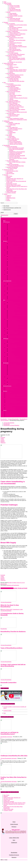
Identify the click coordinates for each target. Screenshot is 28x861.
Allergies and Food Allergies (15, 144)
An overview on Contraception (16, 21)
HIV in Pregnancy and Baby (15, 45)
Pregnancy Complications (12, 31)
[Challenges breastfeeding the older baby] (6, 752)
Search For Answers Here (12, 171)
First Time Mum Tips (14, 80)
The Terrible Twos (13, 127)
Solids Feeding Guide (11, 191)
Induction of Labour (13, 67)
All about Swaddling (14, 87)
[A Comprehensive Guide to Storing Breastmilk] (12, 609)
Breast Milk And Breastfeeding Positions (17, 366)
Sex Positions (12, 8)
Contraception (9, 17)
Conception (9, 4)
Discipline (8, 126)
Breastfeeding (6, 145)
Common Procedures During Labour (17, 71)
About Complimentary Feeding (16, 118)
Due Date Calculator (11, 179)
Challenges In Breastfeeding (15, 153)
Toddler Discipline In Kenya (15, 128)
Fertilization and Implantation (12, 585)
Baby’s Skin (12, 94)
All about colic (12, 96)
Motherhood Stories (10, 197)
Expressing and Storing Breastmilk (17, 155)
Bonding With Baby (10, 86)
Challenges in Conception (15, 10)
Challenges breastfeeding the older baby (14, 755)
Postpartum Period (10, 73)
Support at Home (13, 168)
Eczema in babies (7, 710)
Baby (4, 82)
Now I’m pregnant (10, 23)
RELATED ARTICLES (7, 588)
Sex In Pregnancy (10, 51)
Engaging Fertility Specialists (15, 15)
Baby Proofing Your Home (15, 105)
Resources (5, 174)
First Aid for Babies (13, 100)
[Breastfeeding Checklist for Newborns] (8, 627)
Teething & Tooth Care (14, 104)
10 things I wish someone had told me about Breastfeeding (13, 665)
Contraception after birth (14, 18)
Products (8, 200)
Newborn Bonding (13, 90)
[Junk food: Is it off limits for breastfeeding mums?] (6, 729)
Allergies (11, 99)
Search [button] (2, 212)
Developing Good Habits (12, 130)
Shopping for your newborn (15, 62)
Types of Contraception (14, 19)
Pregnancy (5, 22)
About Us (8, 196)
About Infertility (13, 13)
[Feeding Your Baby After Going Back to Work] (6, 774)
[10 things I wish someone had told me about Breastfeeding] (8, 660)
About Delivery (9, 68)
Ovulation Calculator (11, 192)
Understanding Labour (11, 64)
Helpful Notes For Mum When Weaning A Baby (14, 802)
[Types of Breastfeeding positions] (8, 644)
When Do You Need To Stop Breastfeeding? (10, 605)
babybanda (9, 736)
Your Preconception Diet (14, 9)
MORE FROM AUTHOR (20, 588)
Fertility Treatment (13, 14)
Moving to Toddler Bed (14, 123)
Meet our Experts (10, 173)
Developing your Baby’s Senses (16, 106)
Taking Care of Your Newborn (13, 91)
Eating (10, 133)
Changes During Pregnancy (15, 42)
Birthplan (8, 177)
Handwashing (12, 132)
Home (4, 1)
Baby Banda (6, 205)
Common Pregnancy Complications (17, 33)
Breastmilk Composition (8, 682)
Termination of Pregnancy (15, 35)
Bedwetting (11, 136)
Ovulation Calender (7, 810)
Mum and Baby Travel (14, 114)
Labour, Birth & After (8, 63)
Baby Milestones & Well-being (13, 101)
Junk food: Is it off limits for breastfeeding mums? (9, 733)
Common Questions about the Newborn (18, 97)
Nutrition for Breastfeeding (12, 164)
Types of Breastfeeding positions (11, 648)
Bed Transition (9, 122)
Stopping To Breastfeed (14, 156)
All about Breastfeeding (11, 146)
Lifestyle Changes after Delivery (13, 77)
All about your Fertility (14, 5)
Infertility (8, 12)
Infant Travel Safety (13, 115)
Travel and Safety (10, 113)
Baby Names (9, 176)
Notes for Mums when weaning (13, 185)
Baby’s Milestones (13, 103)
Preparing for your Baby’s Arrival (14, 55)
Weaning (8, 117)
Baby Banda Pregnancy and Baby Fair (12, 207)
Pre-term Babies (10, 83)
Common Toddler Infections (12, 138)
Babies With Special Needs (12, 110)
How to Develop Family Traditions (17, 109)
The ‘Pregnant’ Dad (13, 28)
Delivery (11, 72)
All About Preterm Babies (15, 85)
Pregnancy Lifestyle (10, 36)
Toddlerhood (6, 121)
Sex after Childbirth (13, 53)
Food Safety (12, 44)
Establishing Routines (14, 108)
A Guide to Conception (14, 6)
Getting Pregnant (7, 3)
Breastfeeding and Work (14, 154)
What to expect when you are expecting (18, 30)
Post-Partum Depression (14, 76)
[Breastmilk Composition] (6, 678)
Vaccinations (12, 92)
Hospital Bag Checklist (11, 183)
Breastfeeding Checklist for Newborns (13, 631)
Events (7, 199)
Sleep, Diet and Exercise (14, 49)
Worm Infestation (13, 140)
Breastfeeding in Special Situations (17, 151)
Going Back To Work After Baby (16, 81)
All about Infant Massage (15, 88)
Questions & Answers (8, 169)
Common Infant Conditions (15, 95)
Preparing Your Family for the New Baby (17, 278)
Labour (10, 65)
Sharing (11, 131)
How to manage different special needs (18, 112)
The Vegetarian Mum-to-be (15, 50)
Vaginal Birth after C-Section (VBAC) (18, 69)
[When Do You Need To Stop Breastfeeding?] (8, 601)
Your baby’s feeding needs (12, 160)
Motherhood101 (7, 209)
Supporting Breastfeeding (12, 167)
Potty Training (12, 137)
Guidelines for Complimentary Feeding (18, 119)
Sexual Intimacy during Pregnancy (17, 54)
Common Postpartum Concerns (16, 74)
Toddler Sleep (12, 124)
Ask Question (9, 172)
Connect (5, 194)
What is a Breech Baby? (14, 32)
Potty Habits (9, 135)
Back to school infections (15, 141)
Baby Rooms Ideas (13, 56)
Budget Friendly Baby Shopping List (14, 178)
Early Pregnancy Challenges (15, 27)
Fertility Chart (6, 800)
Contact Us (8, 195)
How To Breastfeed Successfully (16, 147)
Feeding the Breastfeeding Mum (16, 165)
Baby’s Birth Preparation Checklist (17, 58)
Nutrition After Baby (14, 78)
